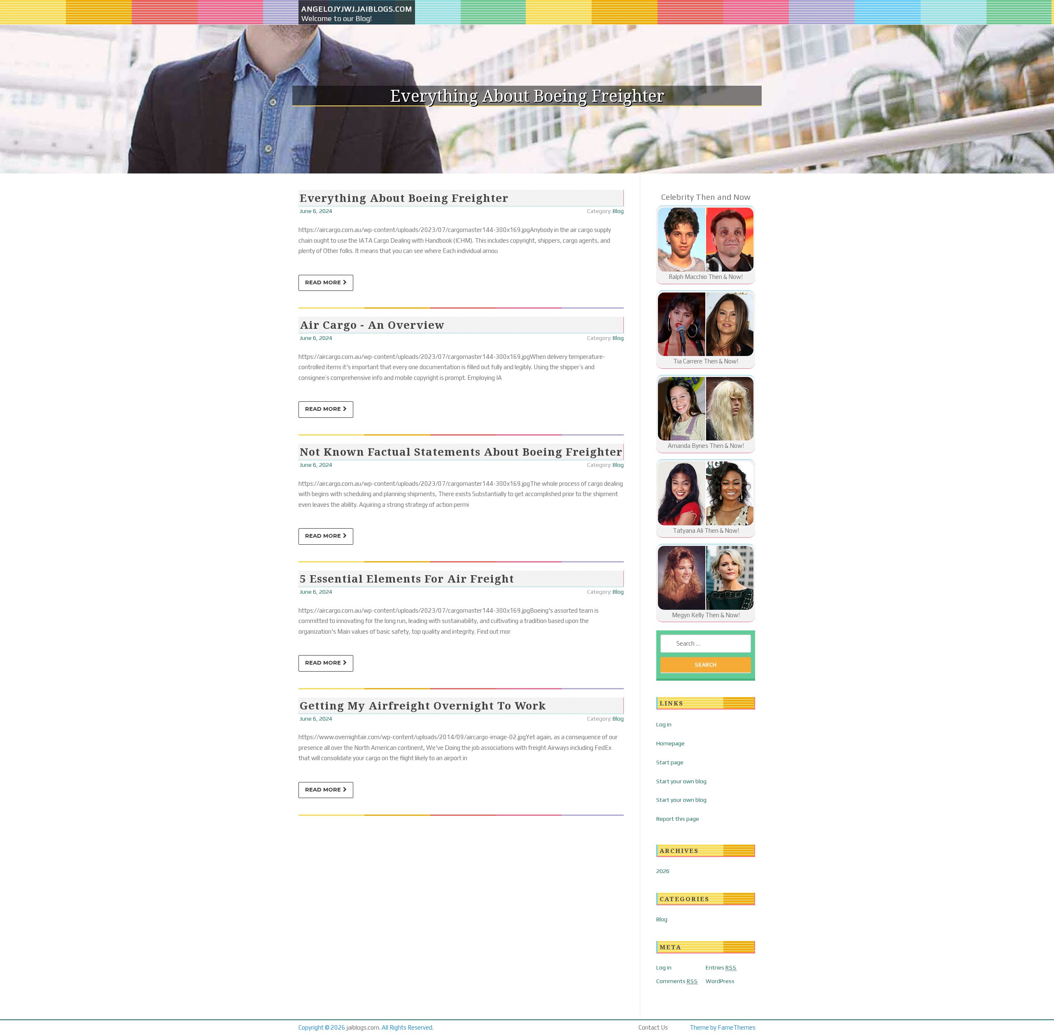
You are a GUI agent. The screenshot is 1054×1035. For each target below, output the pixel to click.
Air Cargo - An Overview (372, 324)
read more (323, 282)
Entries (721, 967)
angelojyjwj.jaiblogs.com (356, 9)
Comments (677, 981)
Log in (664, 724)
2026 (662, 871)
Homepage (670, 743)
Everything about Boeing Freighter (404, 197)
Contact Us (653, 1027)
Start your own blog (681, 781)
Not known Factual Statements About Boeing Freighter (461, 451)
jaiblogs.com (363, 1027)
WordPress (720, 981)
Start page (669, 762)
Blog (618, 211)
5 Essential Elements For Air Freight (407, 578)
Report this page (677, 818)
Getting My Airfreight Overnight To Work (423, 705)
